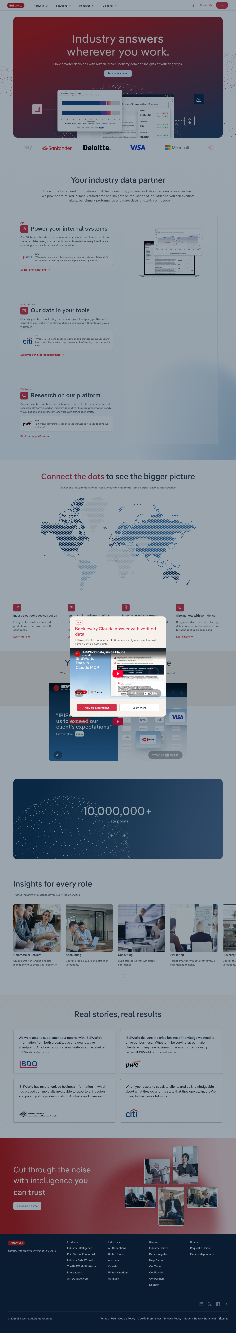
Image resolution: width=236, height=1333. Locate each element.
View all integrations (96, 707)
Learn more (139, 707)
